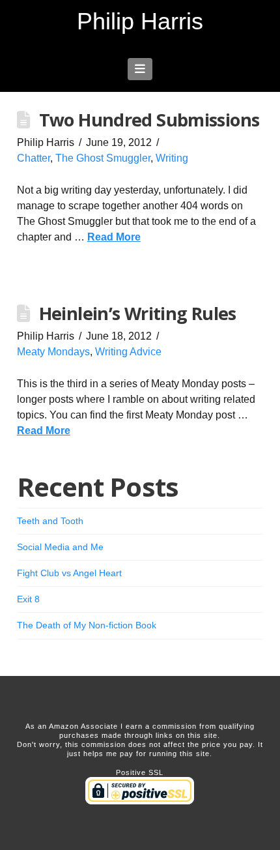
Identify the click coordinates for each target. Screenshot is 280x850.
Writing (172, 158)
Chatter (33, 158)
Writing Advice (128, 351)
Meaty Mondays (53, 351)
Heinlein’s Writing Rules (137, 313)
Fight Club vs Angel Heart (69, 573)
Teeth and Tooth (50, 521)
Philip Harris (140, 21)
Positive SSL (139, 772)
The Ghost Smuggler (102, 158)
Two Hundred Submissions (149, 120)
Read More (114, 236)
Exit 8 (28, 599)
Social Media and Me (60, 547)
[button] (140, 69)
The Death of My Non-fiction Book (86, 625)
